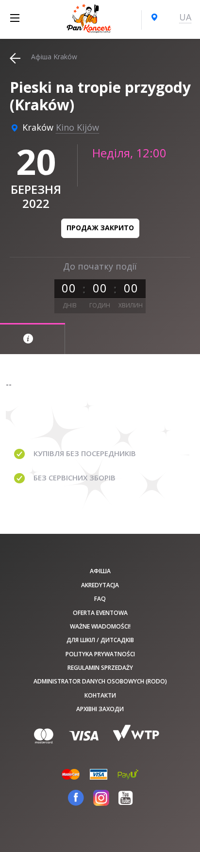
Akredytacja (100, 585)
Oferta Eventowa (100, 613)
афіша (100, 571)
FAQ (100, 599)
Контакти (100, 695)
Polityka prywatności (100, 654)
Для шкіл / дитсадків (100, 640)
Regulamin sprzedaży (100, 668)
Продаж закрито (100, 227)
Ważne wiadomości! (100, 626)
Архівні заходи (100, 709)
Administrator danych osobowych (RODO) (100, 681)
